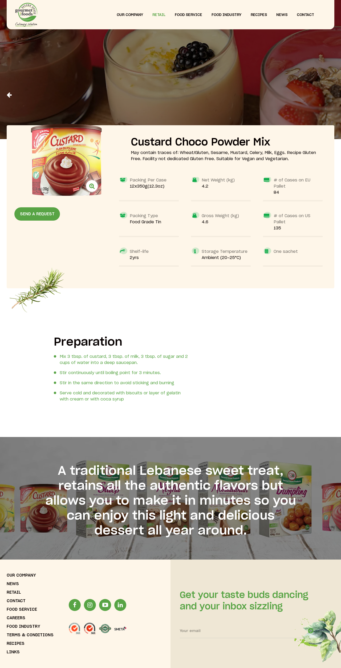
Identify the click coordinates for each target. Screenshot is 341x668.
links (13, 652)
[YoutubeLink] (105, 605)
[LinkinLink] (120, 605)
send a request (37, 214)
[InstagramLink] (90, 605)
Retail (14, 592)
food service (188, 15)
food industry (226, 15)
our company (130, 15)
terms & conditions (30, 635)
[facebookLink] (75, 605)
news (281, 15)
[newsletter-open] (310, 630)
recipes (259, 15)
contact (305, 15)
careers (16, 618)
